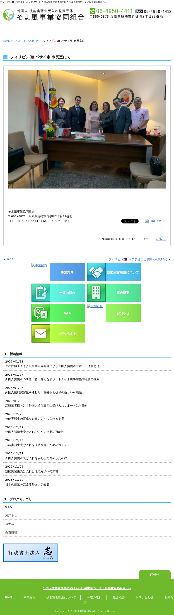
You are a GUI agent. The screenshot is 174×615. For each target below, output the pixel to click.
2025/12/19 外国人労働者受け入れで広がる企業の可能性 (34, 430)
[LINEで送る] (155, 221)
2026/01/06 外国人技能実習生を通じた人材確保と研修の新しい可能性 (43, 390)
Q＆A (10, 259)
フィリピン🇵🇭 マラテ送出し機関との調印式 (138, 259)
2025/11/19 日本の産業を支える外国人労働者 (27, 482)
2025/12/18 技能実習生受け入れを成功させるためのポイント (37, 442)
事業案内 (42, 29)
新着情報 (11, 532)
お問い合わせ (154, 29)
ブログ (18, 40)
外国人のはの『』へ (87, 588)
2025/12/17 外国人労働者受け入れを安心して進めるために (36, 456)
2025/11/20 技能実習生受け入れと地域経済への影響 (31, 469)
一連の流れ (98, 29)
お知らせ (32, 40)
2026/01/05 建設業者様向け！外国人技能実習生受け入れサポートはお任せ (46, 403)
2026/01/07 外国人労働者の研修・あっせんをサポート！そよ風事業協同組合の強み (52, 377)
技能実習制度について (70, 28)
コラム (9, 523)
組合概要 (126, 29)
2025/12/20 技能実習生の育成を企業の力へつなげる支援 (34, 416)
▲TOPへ (155, 574)
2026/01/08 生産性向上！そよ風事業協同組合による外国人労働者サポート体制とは (52, 364)
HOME (14, 29)
